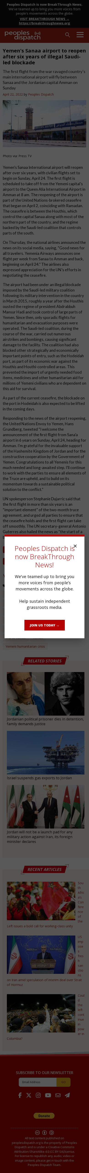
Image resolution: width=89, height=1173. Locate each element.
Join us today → (44, 625)
